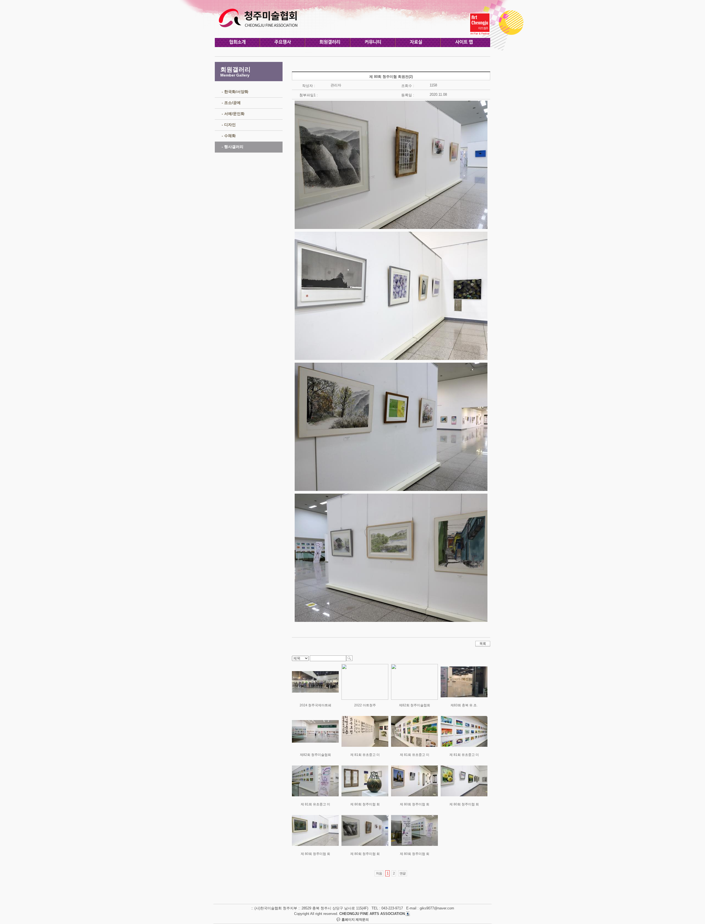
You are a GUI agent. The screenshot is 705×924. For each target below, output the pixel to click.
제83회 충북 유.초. (464, 705)
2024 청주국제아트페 (315, 705)
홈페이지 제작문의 (355, 920)
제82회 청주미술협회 (414, 705)
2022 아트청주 (365, 705)
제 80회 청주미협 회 (365, 804)
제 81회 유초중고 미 (365, 755)
